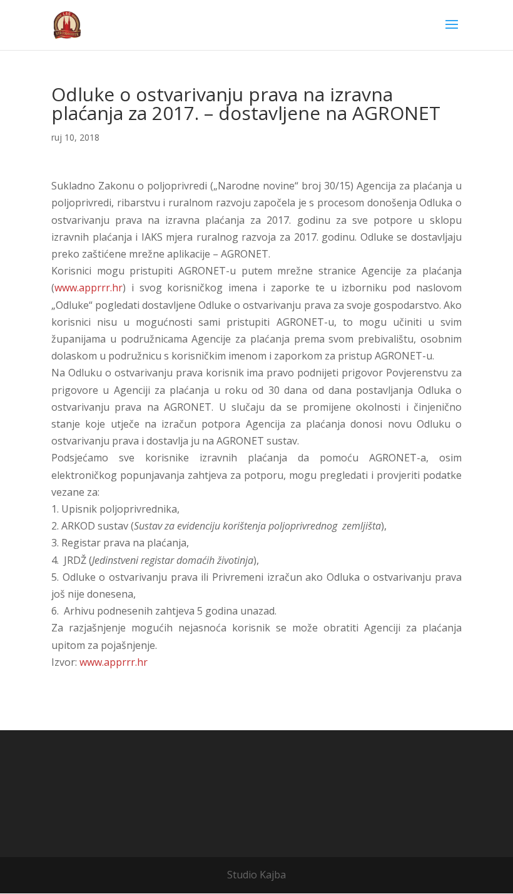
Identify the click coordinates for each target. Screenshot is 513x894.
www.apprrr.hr (88, 287)
